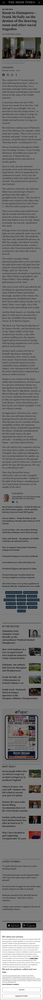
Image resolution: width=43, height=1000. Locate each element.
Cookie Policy (33, 958)
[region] (21, 965)
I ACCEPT (21, 990)
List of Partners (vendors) (10, 984)
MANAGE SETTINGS (21, 996)
